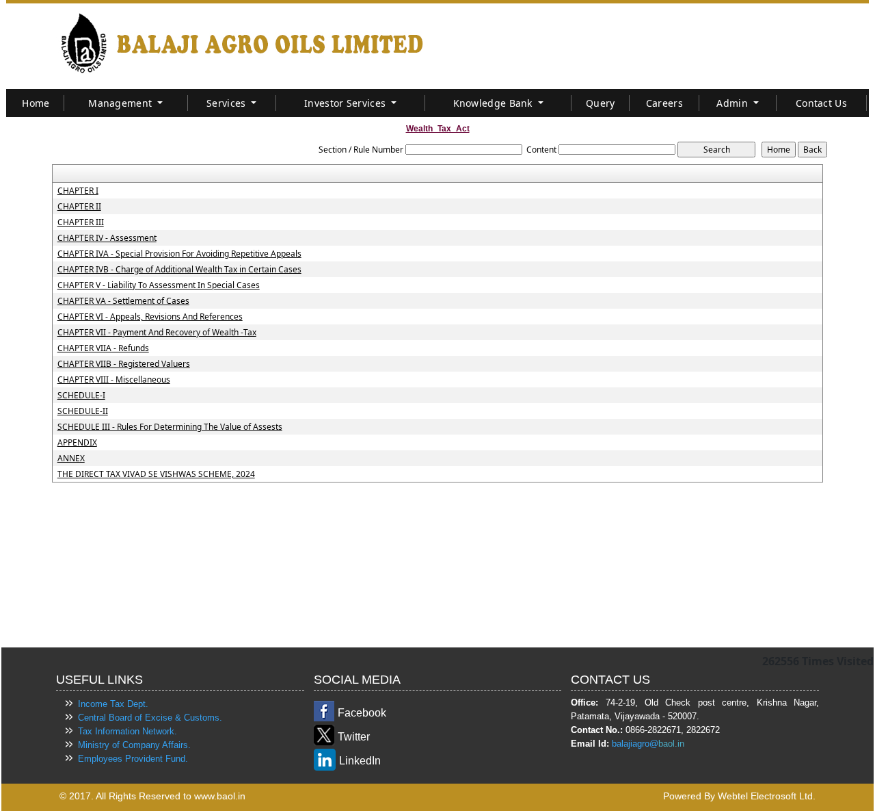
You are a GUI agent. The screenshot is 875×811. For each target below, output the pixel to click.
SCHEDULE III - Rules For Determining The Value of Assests (169, 427)
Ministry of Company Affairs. (134, 745)
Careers (664, 103)
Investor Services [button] (346, 103)
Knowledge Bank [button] (494, 103)
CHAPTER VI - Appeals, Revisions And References (150, 316)
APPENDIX (77, 442)
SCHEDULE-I (81, 395)
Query (600, 103)
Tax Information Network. (127, 731)
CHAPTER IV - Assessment (107, 238)
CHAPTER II (79, 206)
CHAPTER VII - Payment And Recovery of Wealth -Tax (156, 332)
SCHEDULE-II (82, 411)
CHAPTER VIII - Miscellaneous (113, 379)
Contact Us (821, 103)
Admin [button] (733, 103)
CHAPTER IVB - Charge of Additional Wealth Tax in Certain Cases (179, 269)
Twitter (354, 737)
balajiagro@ (635, 743)
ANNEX (71, 458)
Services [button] (227, 103)
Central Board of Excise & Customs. (150, 717)
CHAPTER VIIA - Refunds (103, 348)
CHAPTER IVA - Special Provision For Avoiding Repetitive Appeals (179, 253)
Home (35, 103)
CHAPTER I (77, 190)
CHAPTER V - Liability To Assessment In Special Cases (158, 285)
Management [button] (121, 103)
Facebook (362, 713)
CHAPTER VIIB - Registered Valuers (123, 364)
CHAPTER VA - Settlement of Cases (123, 301)
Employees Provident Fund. (133, 759)
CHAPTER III (80, 222)
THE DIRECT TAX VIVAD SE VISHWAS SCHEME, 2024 (156, 474)
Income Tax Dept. (113, 704)
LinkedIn (360, 761)
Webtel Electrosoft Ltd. (767, 795)
